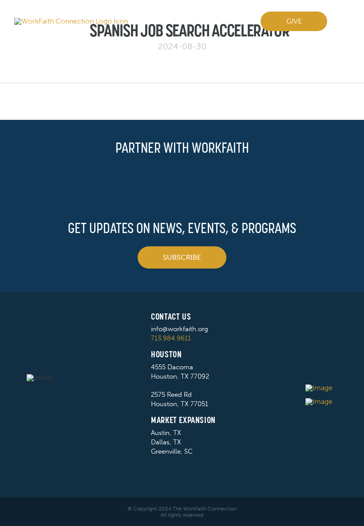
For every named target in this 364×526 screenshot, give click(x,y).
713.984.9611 (171, 338)
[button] (342, 21)
